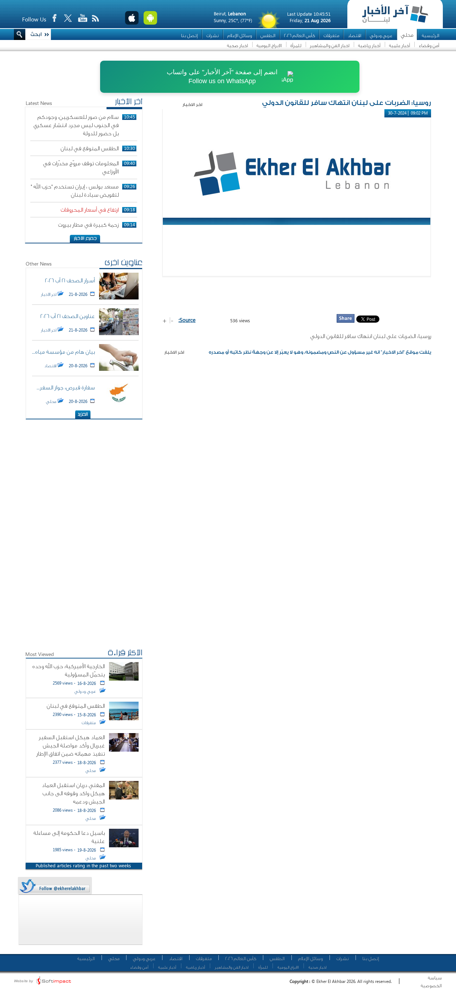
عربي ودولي (381, 35)
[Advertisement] (296, 295)
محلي (407, 35)
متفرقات (331, 35)
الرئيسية (430, 35)
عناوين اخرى (123, 263)
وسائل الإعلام (239, 35)
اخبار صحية (237, 45)
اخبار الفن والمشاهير (329, 45)
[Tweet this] (54, 886)
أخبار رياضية (369, 45)
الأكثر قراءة (125, 653)
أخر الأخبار (128, 102)
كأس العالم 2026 (299, 35)
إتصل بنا (189, 35)
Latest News (39, 103)
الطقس (267, 35)
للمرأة (295, 45)
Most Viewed (39, 654)
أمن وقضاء (429, 45)
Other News (39, 263)
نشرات (212, 35)
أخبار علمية (399, 45)
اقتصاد (354, 35)
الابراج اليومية (269, 45)
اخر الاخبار (174, 352)
